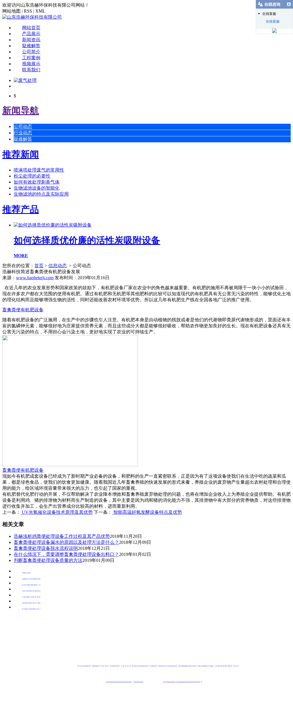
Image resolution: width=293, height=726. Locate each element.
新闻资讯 (31, 39)
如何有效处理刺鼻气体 (37, 182)
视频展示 (31, 63)
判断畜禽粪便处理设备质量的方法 (48, 560)
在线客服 (273, 21)
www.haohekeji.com (35, 277)
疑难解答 (31, 45)
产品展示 (31, 33)
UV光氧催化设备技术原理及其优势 (57, 512)
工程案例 (31, 57)
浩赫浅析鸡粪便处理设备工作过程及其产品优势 (62, 536)
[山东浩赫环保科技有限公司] (32, 17)
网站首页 (31, 27)
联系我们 (31, 69)
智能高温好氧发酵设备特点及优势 (147, 512)
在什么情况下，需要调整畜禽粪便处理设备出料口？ (66, 554)
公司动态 (23, 126)
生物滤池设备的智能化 (37, 188)
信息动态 (57, 265)
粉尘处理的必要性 (32, 176)
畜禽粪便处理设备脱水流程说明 (46, 548)
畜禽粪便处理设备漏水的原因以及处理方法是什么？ (66, 542)
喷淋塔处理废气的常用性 (39, 170)
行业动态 (23, 132)
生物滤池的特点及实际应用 (41, 194)
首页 (38, 265)
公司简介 (31, 51)
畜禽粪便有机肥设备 (22, 309)
